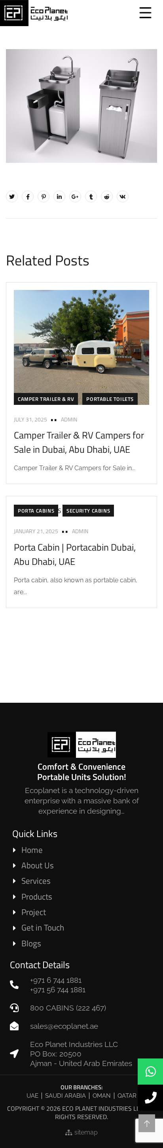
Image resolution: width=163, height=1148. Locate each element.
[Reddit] (107, 196)
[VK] (123, 196)
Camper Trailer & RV (46, 399)
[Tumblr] (91, 196)
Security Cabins (88, 511)
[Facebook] (28, 196)
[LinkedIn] (59, 196)
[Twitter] (12, 196)
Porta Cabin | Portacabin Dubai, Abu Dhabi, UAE (75, 554)
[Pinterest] (43, 196)
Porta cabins (36, 511)
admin (69, 419)
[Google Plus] (75, 196)
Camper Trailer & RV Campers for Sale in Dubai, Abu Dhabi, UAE (79, 442)
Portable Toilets (110, 399)
